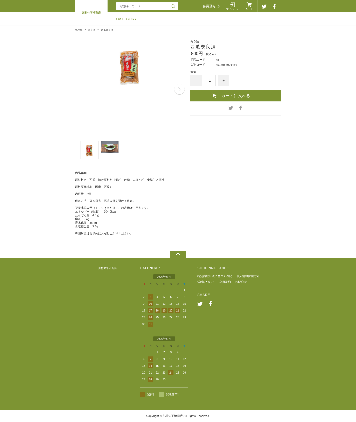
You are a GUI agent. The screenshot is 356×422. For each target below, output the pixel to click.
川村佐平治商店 (107, 268)
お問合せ (241, 281)
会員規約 (225, 281)
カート (249, 9)
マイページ (232, 9)
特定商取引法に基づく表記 (214, 276)
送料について (206, 281)
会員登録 (209, 6)
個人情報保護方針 (248, 276)
